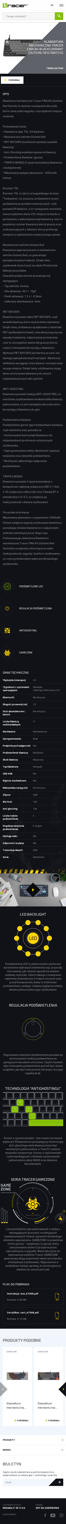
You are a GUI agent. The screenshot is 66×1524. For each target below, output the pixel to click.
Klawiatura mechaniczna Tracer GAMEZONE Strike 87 (46, 1405)
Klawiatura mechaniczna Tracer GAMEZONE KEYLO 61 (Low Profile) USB (16, 1405)
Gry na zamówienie (47, 1508)
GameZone (11, 1352)
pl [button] (52, 5)
